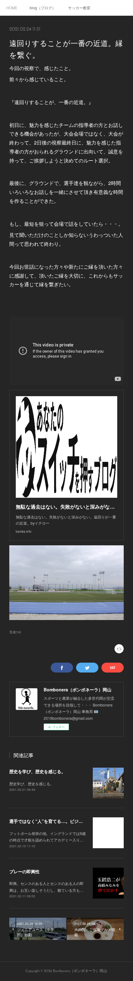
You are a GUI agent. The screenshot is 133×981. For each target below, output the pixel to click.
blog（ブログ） (43, 7)
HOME (11, 7)
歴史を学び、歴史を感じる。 (37, 771)
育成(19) (15, 632)
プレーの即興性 (24, 871)
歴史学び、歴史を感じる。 (31, 783)
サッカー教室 (79, 7)
